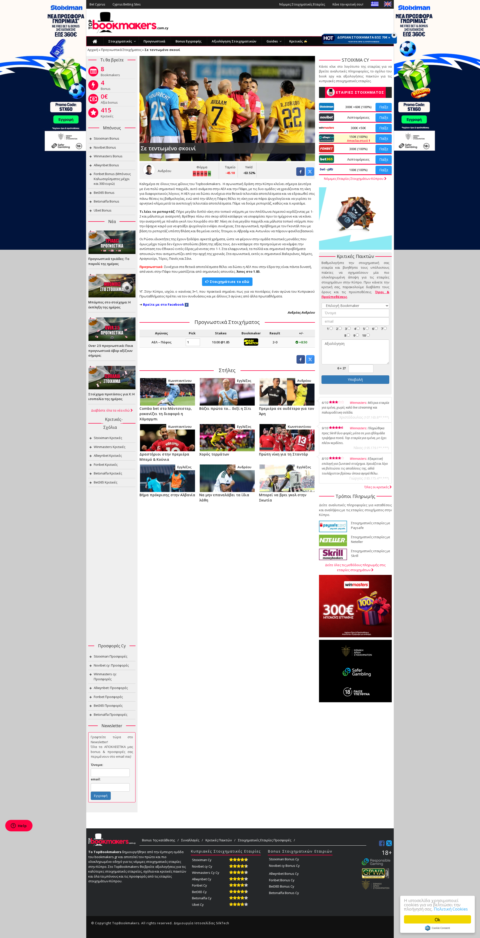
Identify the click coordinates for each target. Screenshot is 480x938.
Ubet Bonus (103, 210)
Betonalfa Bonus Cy (284, 893)
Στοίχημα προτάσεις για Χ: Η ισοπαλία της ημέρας (111, 396)
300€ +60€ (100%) (358, 107)
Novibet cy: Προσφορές (111, 665)
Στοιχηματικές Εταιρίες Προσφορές (264, 840)
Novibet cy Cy (202, 866)
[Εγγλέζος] (227, 391)
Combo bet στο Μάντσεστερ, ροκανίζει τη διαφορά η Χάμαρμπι (166, 413)
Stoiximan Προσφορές (110, 656)
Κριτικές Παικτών (219, 840)
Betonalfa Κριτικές (108, 473)
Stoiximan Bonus (106, 138)
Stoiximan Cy (202, 860)
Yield (248, 167)
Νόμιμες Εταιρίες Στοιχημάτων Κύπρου (354, 178)
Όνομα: (97, 764)
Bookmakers (110, 72)
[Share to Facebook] (300, 174)
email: (96, 779)
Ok (437, 919)
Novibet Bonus (105, 147)
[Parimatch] (251, 341)
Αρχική (93, 49)
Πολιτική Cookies (451, 909)
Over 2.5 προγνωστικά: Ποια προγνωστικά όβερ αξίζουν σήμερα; (110, 350)
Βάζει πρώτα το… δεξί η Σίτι (225, 408)
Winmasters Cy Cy (205, 872)
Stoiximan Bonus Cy (284, 859)
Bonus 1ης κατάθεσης (158, 840)
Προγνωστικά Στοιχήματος (121, 49)
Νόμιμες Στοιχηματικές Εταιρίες (302, 4)
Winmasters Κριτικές (109, 447)
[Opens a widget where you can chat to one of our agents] (18, 826)
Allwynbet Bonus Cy (284, 873)
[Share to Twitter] (310, 174)
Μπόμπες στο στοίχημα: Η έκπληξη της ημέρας (109, 304)
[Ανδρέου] (287, 391)
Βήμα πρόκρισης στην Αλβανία (167, 494)
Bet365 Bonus (104, 192)
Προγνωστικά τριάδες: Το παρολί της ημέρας (108, 261)
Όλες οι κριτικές (377, 487)
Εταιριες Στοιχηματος (360, 92)
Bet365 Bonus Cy (281, 886)
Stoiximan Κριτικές (108, 438)
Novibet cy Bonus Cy (284, 865)
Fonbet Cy (199, 885)
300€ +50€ (358, 128)
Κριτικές (107, 113)
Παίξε (383, 107)
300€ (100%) (358, 149)
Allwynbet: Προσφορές (111, 688)
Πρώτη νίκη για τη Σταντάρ (283, 454)
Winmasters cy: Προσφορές (105, 676)
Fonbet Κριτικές (106, 464)
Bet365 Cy (199, 892)
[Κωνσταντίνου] (167, 391)
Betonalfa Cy (202, 898)
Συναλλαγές (190, 840)
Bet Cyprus (97, 4)
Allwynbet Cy (201, 879)
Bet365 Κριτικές (105, 482)
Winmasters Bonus (108, 156)
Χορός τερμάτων (214, 454)
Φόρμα (201, 167)
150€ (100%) (358, 138)
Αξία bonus (109, 100)
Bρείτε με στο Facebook (163, 304)
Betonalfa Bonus (106, 201)
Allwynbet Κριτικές (108, 455)
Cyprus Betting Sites (126, 4)
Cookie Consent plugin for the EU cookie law (437, 928)
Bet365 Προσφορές (108, 705)
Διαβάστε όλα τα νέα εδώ (110, 410)
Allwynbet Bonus (106, 165)
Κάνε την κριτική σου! (347, 4)
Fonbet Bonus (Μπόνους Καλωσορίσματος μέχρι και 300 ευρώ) (112, 179)
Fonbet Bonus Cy (281, 880)
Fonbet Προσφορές (108, 697)
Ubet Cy (198, 904)
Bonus (105, 86)
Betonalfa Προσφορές (110, 714)
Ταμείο (230, 167)
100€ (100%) (358, 170)
